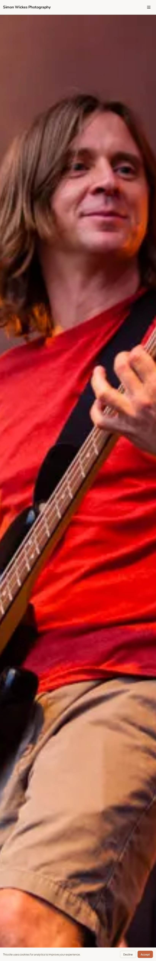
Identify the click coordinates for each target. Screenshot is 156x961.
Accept (145, 954)
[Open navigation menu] (149, 7)
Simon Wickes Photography (27, 7)
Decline (128, 954)
